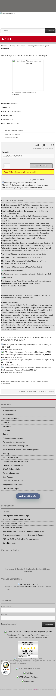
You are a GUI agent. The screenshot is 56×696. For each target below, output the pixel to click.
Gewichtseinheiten (9, 543)
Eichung (6, 454)
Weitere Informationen (11, 473)
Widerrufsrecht (8, 415)
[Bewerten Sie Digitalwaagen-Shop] (28, 659)
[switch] (5, 672)
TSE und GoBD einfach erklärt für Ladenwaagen (21, 539)
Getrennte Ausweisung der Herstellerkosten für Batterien (24, 535)
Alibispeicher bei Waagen (12, 527)
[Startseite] (46, 9)
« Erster (22, 391)
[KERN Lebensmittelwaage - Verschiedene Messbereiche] (23, 352)
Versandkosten (49, 148)
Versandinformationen (11, 419)
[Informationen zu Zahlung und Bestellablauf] (47, 3)
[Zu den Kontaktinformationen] (28, 669)
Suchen (50, 31)
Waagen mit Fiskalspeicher (13, 485)
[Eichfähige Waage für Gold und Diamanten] (19, 183)
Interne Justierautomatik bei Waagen (16, 520)
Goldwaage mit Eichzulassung (37, 344)
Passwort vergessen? (9, 624)
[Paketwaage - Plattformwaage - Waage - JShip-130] (21, 367)
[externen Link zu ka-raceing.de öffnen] (28, 681)
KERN (16, 124)
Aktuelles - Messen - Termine (14, 523)
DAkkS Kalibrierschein (11, 469)
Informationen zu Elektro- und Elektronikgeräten (21, 450)
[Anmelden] (49, 9)
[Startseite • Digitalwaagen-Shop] (28, 13)
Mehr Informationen (22, 663)
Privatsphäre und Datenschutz (14, 442)
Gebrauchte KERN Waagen (13, 481)
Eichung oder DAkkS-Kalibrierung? (16, 516)
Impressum (7, 430)
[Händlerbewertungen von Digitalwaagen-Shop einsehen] (28, 657)
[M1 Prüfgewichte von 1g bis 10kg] (15, 360)
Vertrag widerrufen (9, 411)
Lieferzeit (6, 422)
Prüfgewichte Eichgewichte (13, 465)
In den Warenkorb (41, 166)
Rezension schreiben (12, 134)
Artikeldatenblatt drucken (14, 130)
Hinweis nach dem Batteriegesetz (15, 446)
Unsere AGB (7, 426)
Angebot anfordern (37, 179)
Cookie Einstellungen (10, 489)
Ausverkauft (13, 104)
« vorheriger (31, 391)
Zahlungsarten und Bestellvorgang (15, 461)
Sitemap (6, 512)
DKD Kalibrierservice (10, 457)
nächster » (42, 391)
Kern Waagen (8, 477)
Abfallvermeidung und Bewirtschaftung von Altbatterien (23, 531)
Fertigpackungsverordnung (13, 438)
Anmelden (48, 624)
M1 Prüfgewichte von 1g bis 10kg (41, 360)
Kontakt (5, 434)
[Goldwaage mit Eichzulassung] (13, 344)
